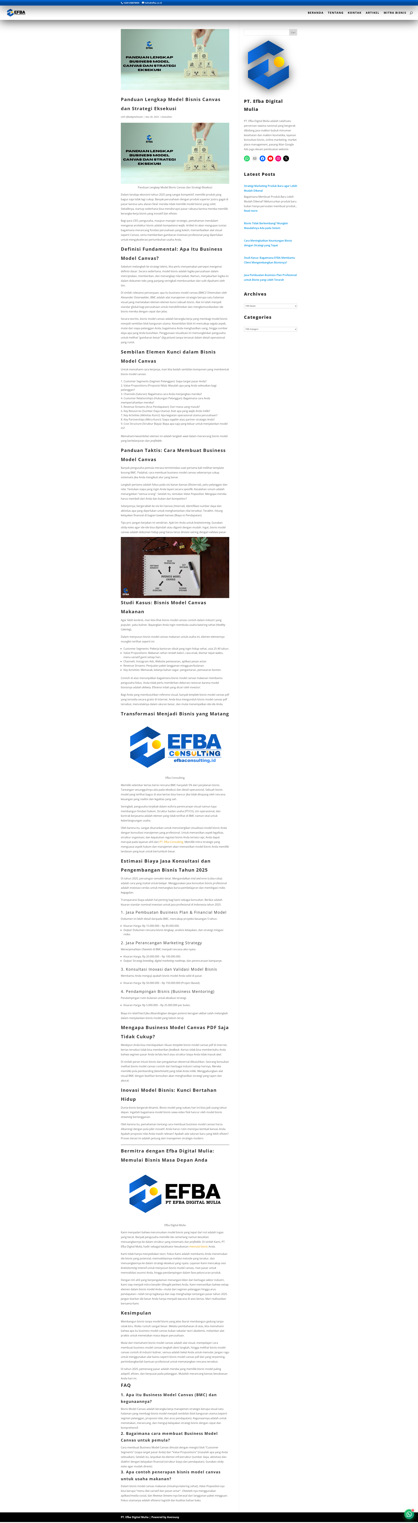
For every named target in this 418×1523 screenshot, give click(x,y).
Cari (293, 32)
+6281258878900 (131, 2)
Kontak (355, 13)
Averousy (173, 1517)
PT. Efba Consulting (171, 842)
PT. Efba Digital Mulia (135, 1517)
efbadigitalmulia (134, 116)
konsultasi (166, 116)
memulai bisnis (198, 1246)
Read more (250, 211)
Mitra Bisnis (395, 13)
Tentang (336, 13)
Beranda (316, 13)
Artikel (372, 13)
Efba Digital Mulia (189, 1151)
